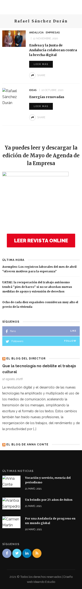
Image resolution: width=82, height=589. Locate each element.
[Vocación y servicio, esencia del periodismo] (11, 481)
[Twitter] (16, 553)
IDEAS (33, 90)
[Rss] (36, 553)
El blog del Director (26, 358)
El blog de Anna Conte (27, 444)
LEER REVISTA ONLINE (41, 241)
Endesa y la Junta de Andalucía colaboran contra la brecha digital (53, 50)
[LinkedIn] (26, 553)
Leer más (41, 64)
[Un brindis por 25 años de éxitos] (11, 503)
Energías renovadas (46, 97)
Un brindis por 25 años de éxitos (48, 499)
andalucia (36, 32)
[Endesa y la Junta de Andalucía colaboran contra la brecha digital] (14, 38)
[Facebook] (6, 553)
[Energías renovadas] (14, 96)
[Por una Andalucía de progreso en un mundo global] (11, 522)
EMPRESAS (53, 32)
